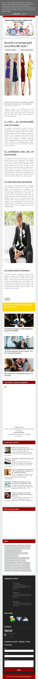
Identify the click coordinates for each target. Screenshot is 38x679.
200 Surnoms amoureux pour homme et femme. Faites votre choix (23, 448)
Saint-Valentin (25, 565)
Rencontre (26, 563)
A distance (20, 546)
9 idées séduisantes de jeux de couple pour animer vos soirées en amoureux (22, 494)
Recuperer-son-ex (10, 563)
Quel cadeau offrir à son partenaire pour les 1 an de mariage (18, 374)
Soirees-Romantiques (23, 568)
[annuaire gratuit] (8, 636)
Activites (27, 546)
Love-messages (9, 560)
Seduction (8, 568)
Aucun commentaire (27, 50)
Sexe (13, 568)
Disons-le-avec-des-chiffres (13, 553)
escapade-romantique (11, 555)
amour (7, 548)
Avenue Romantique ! (25, 676)
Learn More (16, 14)
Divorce (25, 553)
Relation (19, 563)
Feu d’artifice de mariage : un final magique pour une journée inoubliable (18, 330)
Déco (28, 548)
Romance (17, 565)
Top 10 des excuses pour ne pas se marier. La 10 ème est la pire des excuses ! (18, 352)
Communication (15, 548)
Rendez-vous (9, 565)
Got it (24, 14)
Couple (23, 548)
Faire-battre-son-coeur (11, 558)
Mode (23, 560)
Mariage (7, 299)
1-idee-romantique (10, 546)
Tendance (17, 570)
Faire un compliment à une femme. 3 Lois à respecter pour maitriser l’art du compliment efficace (23, 471)
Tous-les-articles (26, 570)
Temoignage (8, 570)
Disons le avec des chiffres (13, 550)
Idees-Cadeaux (24, 558)
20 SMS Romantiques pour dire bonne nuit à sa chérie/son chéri (21, 482)
